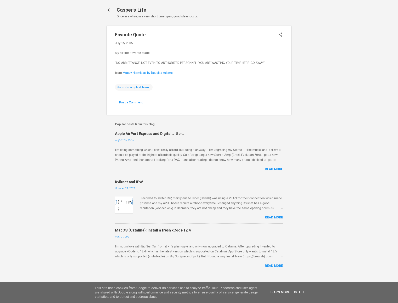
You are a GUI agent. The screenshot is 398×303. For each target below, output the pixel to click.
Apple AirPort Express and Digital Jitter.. (149, 133)
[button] (280, 35)
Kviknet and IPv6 (129, 182)
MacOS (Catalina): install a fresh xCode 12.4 (153, 230)
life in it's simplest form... (134, 87)
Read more (274, 169)
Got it (299, 292)
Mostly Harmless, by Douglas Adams (148, 73)
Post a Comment (131, 102)
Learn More (280, 292)
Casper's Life (131, 10)
